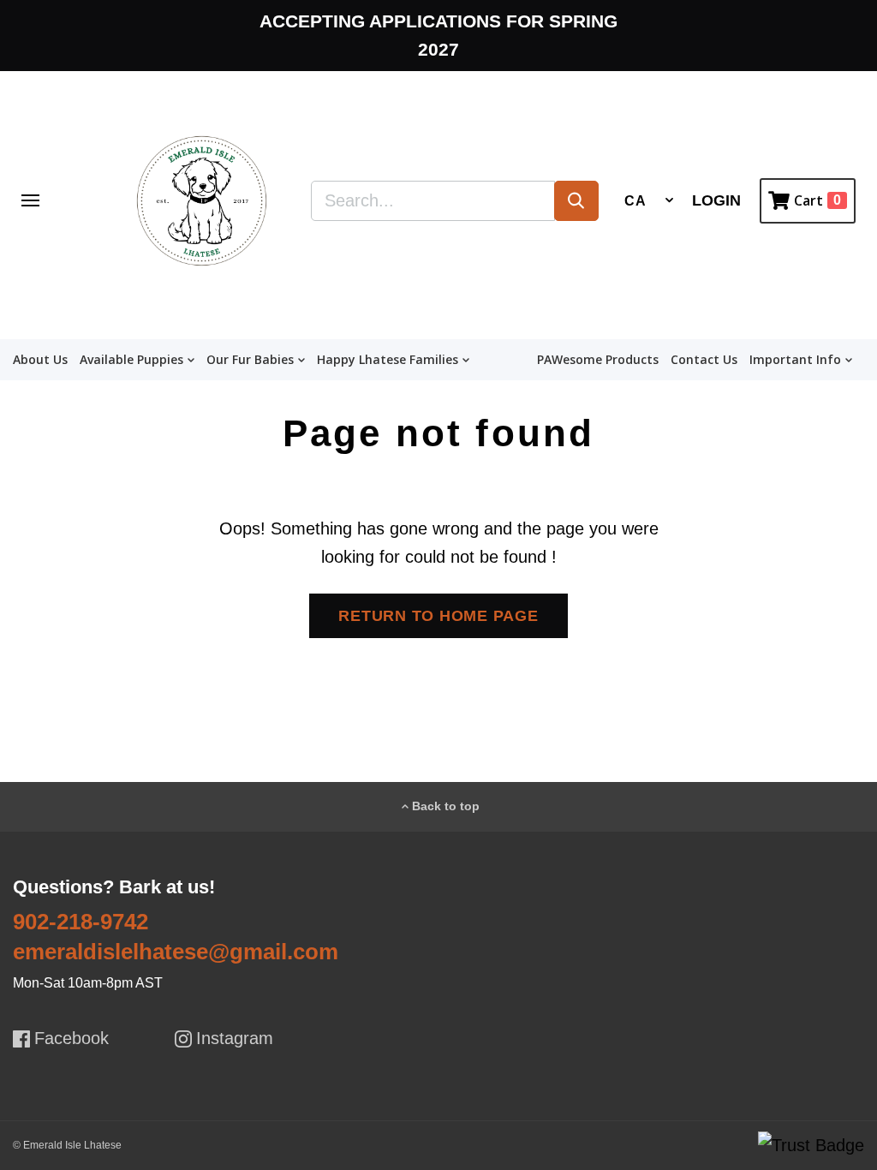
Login (716, 200)
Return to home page (438, 615)
